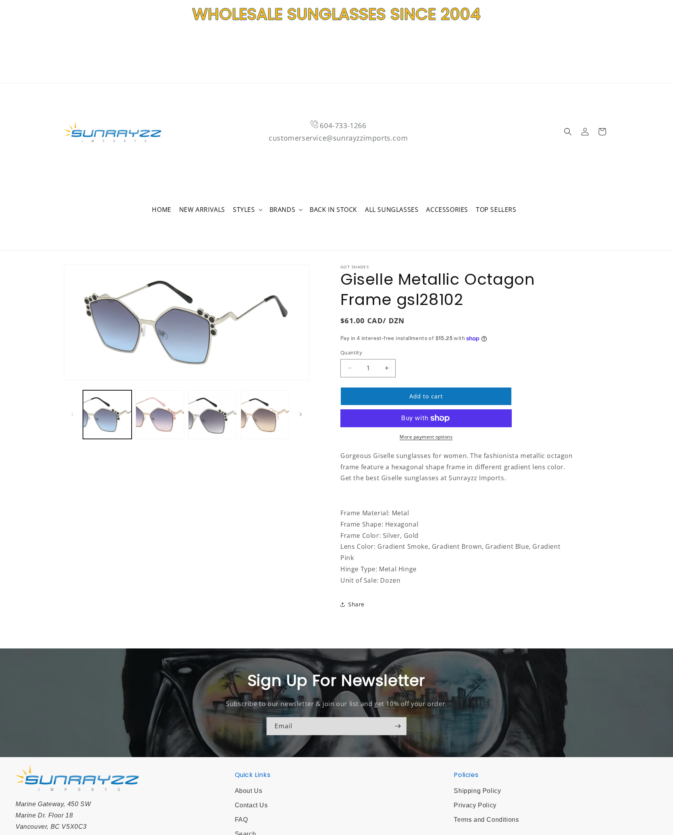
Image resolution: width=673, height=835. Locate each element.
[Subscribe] (397, 726)
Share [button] (356, 604)
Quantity (351, 352)
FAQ (241, 819)
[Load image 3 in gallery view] (212, 414)
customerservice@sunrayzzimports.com (338, 138)
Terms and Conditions (486, 819)
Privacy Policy (475, 805)
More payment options (426, 436)
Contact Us (251, 805)
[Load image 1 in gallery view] (107, 414)
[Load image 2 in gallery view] (160, 414)
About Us (249, 790)
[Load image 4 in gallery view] (265, 414)
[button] (247, 210)
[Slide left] (72, 414)
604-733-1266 (343, 125)
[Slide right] (300, 414)
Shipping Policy (477, 790)
